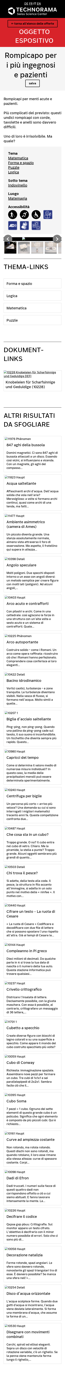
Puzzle (13, 167)
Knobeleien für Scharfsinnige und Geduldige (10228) (30, 384)
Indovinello (17, 185)
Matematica (18, 158)
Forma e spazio (21, 162)
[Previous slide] (8, 239)
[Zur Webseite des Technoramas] (32, 14)
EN (39, 4)
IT (34, 4)
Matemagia (17, 198)
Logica (13, 172)
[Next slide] (57, 239)
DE (26, 4)
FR (31, 4)
